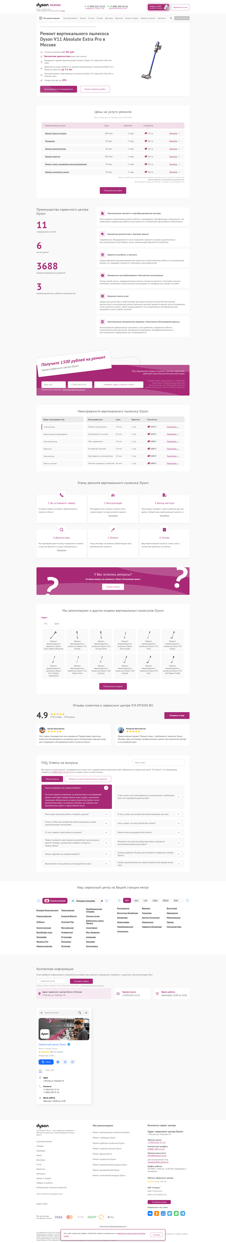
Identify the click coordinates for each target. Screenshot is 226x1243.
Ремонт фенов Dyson (102, 1153)
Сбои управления (95, 441)
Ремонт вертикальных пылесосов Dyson (111, 1132)
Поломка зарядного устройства (101, 463)
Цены (82, 18)
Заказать (173, 133)
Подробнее (113, 516)
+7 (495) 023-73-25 (96, 6)
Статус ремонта (182, 18)
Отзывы (100, 18)
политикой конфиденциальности (74, 390)
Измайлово (122, 917)
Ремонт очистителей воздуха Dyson (109, 1175)
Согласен (156, 1235)
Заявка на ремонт (148, 18)
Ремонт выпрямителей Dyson (106, 1170)
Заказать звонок (113, 587)
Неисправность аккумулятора (100, 456)
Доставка (109, 18)
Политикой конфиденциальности (92, 986)
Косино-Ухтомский (151, 917)
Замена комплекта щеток (57, 172)
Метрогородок (173, 917)
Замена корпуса (52, 156)
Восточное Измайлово (127, 913)
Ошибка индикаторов (97, 427)
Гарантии (119, 18)
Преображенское (125, 927)
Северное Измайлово (152, 927)
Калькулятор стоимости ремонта (51, 1187)
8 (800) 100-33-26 (156, 1149)
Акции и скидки (131, 18)
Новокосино (147, 922)
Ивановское (172, 913)
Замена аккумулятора (55, 148)
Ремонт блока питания (55, 133)
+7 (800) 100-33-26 (119, 6)
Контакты (162, 18)
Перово (170, 922)
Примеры (40, 1150)
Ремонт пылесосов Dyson (104, 1159)
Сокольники (122, 931)
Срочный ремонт (70, 18)
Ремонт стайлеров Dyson (104, 1137)
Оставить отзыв (177, 715)
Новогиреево (123, 922)
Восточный (172, 908)
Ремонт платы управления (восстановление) (66, 164)
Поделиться (150, 1213)
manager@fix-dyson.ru (158, 1162)
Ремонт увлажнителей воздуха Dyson (110, 1164)
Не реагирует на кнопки (98, 434)
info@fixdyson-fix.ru (157, 1155)
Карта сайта (41, 1204)
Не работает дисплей (97, 449)
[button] (38, 901)
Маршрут (48, 1062)
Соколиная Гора (174, 927)
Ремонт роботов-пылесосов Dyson (109, 1143)
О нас (90, 18)
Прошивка (50, 141)
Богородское (123, 908)
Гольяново (147, 913)
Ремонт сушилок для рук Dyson (107, 1148)
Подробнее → (173, 427)
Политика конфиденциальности (113, 1226)
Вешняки (146, 908)
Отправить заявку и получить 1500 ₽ (119, 384)
